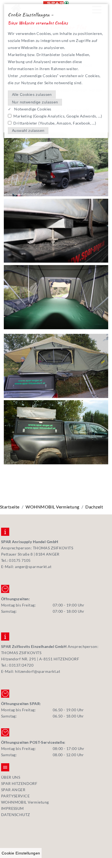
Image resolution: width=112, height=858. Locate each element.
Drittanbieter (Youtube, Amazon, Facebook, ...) (54, 123)
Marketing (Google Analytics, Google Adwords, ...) (57, 116)
